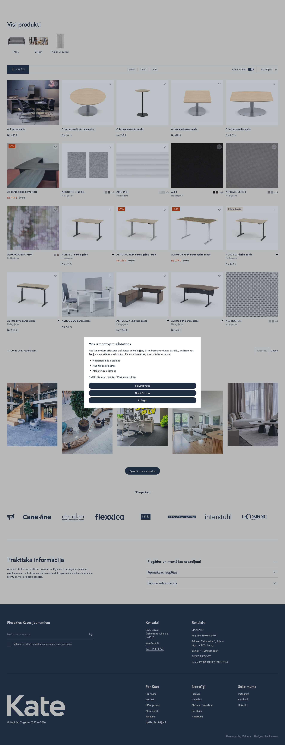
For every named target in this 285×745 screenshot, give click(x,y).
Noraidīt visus (142, 393)
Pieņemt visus (142, 385)
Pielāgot (142, 400)
